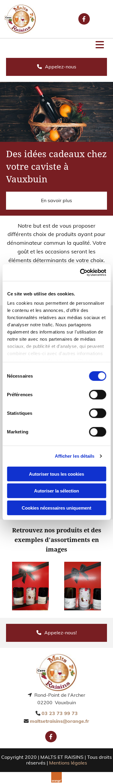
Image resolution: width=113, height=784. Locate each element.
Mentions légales (68, 763)
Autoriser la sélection (56, 490)
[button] (56, 45)
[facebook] (84, 19)
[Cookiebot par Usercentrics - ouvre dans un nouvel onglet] (80, 273)
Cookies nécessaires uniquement (56, 507)
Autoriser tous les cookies (56, 473)
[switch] (97, 394)
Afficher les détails (75, 456)
